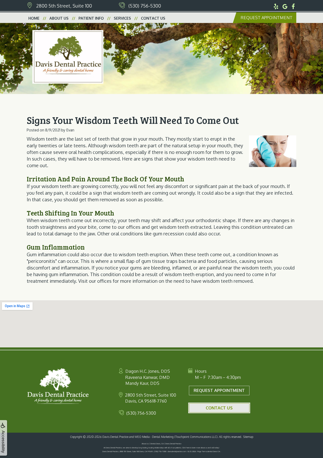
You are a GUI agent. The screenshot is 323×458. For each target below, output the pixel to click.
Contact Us (153, 18)
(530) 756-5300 (144, 6)
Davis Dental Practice (115, 437)
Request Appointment (266, 17)
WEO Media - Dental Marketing (154, 437)
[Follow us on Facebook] (293, 6)
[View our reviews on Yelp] (276, 6)
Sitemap (248, 437)
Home (33, 18)
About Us (59, 18)
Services (122, 18)
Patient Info (91, 18)
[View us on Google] (285, 6)
